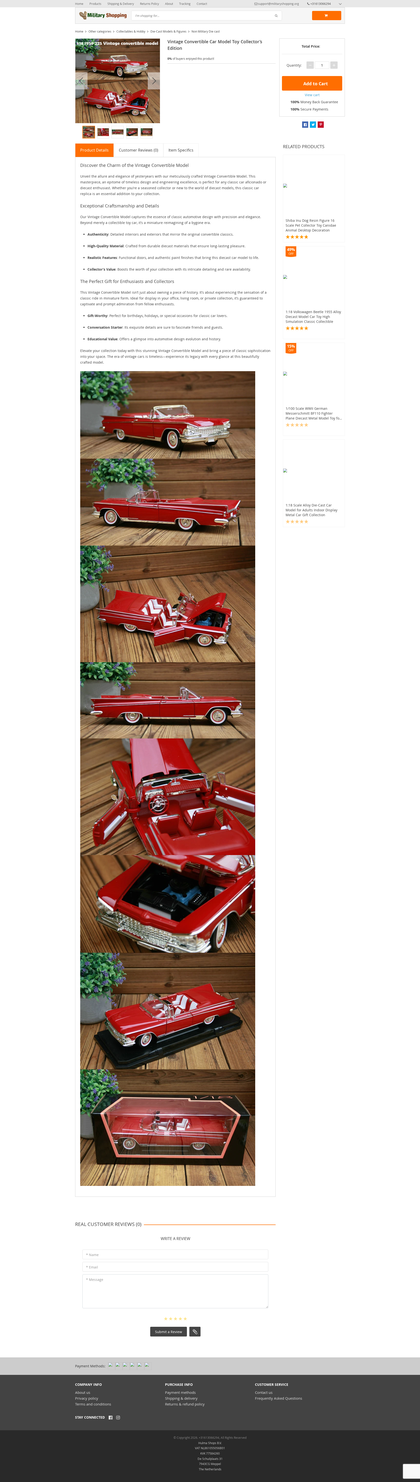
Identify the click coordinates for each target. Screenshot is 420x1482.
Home (79, 4)
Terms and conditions (93, 1404)
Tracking (185, 4)
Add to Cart (315, 84)
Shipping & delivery (181, 1398)
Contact (202, 4)
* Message (94, 1279)
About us (82, 1392)
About (169, 4)
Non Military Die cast (206, 31)
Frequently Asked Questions (278, 1398)
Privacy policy (86, 1398)
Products (95, 4)
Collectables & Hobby (130, 31)
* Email (92, 1267)
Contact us (263, 1392)
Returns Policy (149, 4)
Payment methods (180, 1392)
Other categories (99, 31)
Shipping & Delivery (120, 4)
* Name (92, 1254)
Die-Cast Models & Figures (168, 31)
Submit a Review (168, 1331)
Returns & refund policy (185, 1404)
